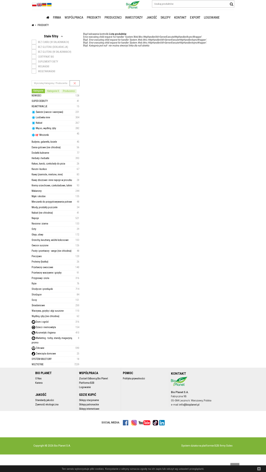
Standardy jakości (44, 400)
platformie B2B (210, 445)
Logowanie (85, 387)
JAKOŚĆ (151, 17)
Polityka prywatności (134, 378)
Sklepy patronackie (89, 404)
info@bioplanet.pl (189, 404)
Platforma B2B (86, 382)
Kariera (39, 382)
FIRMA (57, 17)
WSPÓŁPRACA (74, 17)
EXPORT (195, 17)
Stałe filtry (51, 36)
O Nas (38, 378)
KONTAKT (180, 17)
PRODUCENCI (113, 17)
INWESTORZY (134, 17)
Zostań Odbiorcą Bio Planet (93, 378)
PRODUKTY (94, 17)
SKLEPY (166, 17)
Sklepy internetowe (89, 408)
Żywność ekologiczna (46, 404)
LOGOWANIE (212, 17)
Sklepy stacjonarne (89, 400)
